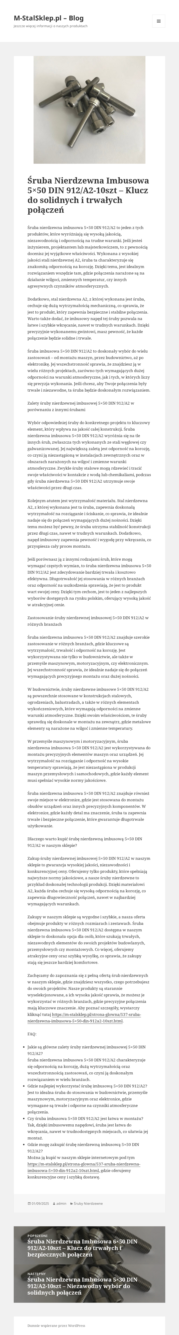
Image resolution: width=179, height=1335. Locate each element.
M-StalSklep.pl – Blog (49, 17)
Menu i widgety (158, 27)
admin (61, 1203)
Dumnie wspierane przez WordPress (56, 1325)
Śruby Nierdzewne (88, 1203)
